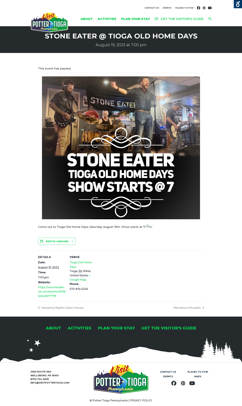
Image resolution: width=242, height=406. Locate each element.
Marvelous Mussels (187, 307)
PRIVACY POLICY (141, 400)
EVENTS (167, 8)
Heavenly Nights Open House (62, 307)
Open (238, 4)
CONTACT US (152, 8)
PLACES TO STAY (184, 8)
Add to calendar (57, 241)
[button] (210, 18)
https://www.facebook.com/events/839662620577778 (52, 292)
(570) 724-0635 (39, 379)
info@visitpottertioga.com (49, 382)
